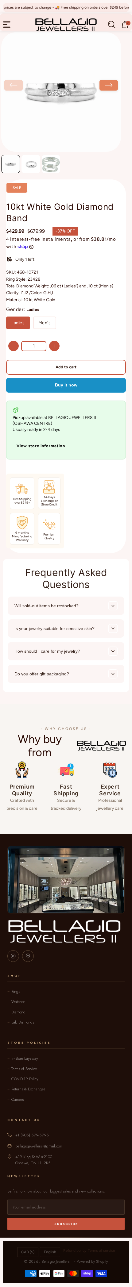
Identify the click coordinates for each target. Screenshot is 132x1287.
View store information (41, 446)
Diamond (18, 1012)
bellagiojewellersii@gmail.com (39, 1146)
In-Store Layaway (24, 1058)
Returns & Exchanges (28, 1089)
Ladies (18, 322)
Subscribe (66, 1223)
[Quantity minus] (13, 346)
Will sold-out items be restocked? (46, 605)
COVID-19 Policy (24, 1079)
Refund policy (74, 1250)
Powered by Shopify (92, 1261)
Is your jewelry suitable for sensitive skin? (54, 628)
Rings (15, 991)
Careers (17, 1099)
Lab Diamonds (22, 1022)
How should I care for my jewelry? (47, 651)
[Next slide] (108, 85)
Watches (18, 1002)
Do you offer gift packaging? (41, 673)
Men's (44, 322)
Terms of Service (24, 1069)
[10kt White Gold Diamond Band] (61, 92)
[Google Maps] (28, 956)
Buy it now (66, 384)
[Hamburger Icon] (6, 24)
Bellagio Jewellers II (57, 1261)
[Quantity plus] (54, 346)
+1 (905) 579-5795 (32, 1135)
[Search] (111, 24)
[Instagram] (13, 956)
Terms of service (101, 1250)
